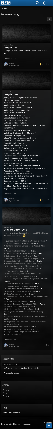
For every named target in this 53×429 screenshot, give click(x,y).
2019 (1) (8, 393)
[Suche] (37, 3)
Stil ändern (47, 423)
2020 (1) (8, 390)
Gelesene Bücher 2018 (15, 229)
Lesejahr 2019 (11, 94)
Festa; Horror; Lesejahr (11, 413)
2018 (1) (8, 396)
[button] (49, 19)
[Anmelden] (43, 3)
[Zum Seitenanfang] (49, 425)
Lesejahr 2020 (11, 47)
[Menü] (49, 3)
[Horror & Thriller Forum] (6, 3)
